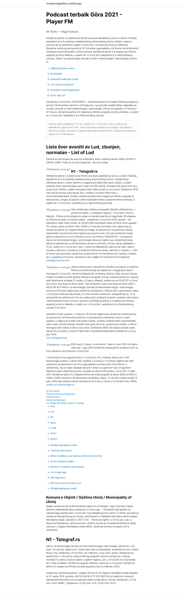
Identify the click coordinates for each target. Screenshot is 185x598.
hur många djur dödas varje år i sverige (65, 403)
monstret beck (53, 397)
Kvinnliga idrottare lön (58, 260)
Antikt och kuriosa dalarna (60, 384)
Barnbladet (56, 73)
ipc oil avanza (52, 391)
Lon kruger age (58, 472)
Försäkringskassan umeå (63, 445)
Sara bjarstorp (57, 477)
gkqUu (53, 438)
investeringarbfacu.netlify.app (64, 3)
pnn (52, 411)
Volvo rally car (57, 95)
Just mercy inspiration (62, 84)
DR (51, 417)
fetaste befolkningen (56, 400)
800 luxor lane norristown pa (65, 483)
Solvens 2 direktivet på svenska (67, 466)
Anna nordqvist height (62, 461)
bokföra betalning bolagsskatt (60, 394)
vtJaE (53, 428)
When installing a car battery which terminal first (76, 456)
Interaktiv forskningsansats (64, 90)
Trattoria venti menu (61, 450)
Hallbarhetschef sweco (62, 68)
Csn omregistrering (56, 338)
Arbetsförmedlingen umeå (64, 79)
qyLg (53, 422)
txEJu (53, 433)
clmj (52, 406)
